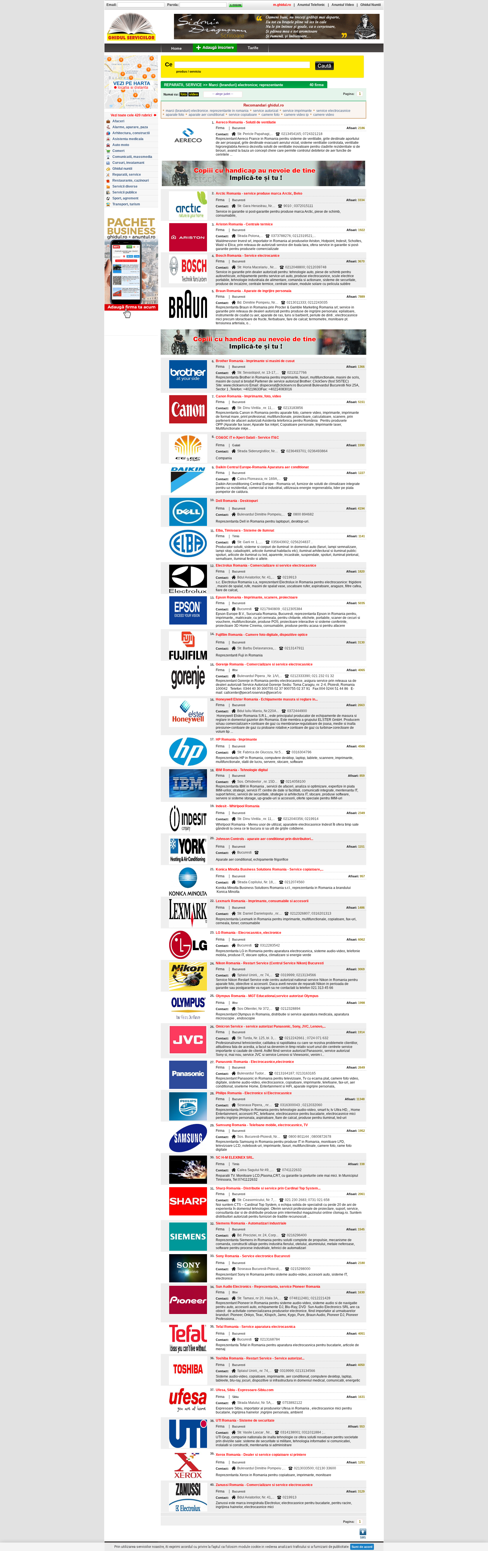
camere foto (271, 115)
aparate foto (175, 115)
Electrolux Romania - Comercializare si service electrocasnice (266, 565)
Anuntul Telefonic (311, 5)
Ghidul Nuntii (370, 5)
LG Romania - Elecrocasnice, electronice (248, 933)
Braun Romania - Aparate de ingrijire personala (253, 291)
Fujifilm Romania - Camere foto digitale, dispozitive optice (262, 635)
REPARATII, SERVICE (183, 85)
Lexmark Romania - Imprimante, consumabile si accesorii (262, 901)
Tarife (253, 47)
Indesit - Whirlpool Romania (238, 806)
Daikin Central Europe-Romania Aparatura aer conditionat (262, 467)
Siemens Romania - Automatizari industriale (251, 1223)
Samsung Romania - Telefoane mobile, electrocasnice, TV (262, 1125)
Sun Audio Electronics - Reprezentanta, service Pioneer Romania (268, 1287)
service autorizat (265, 111)
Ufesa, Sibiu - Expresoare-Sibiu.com (245, 1390)
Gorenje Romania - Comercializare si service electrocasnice (264, 664)
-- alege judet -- (222, 93)
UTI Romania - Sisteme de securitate (245, 1420)
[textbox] (242, 64)
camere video (323, 115)
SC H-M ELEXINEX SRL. (235, 1158)
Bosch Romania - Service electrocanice (248, 256)
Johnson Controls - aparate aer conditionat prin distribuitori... (264, 839)
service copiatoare (243, 115)
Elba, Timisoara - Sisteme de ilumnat (245, 530)
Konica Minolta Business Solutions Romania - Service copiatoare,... (269, 869)
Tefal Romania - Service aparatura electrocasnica (255, 1327)
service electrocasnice (333, 111)
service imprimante (297, 111)
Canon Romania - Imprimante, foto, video (248, 396)
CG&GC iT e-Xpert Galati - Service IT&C (247, 438)
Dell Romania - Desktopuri (237, 501)
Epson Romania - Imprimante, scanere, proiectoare (257, 597)
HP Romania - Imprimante (236, 739)
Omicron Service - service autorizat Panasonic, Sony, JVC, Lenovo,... (271, 1026)
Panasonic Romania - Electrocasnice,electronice (255, 1062)
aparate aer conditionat (206, 115)
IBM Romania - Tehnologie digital (242, 770)
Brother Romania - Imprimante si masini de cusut (255, 361)
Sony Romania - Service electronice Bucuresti (253, 1256)
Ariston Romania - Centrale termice (244, 224)
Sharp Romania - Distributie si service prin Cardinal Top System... (268, 1188)
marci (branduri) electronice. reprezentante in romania (207, 111)
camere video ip (296, 115)
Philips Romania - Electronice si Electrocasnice (254, 1093)
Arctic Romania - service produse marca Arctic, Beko (259, 193)
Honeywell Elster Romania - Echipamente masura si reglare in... (267, 699)
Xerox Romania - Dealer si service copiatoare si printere (261, 1455)
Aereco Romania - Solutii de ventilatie (246, 122)
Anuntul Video (343, 5)
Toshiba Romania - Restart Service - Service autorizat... (260, 1358)
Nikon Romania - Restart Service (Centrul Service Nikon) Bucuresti (270, 963)
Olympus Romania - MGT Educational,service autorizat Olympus (267, 996)
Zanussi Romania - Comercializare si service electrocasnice (264, 1485)
